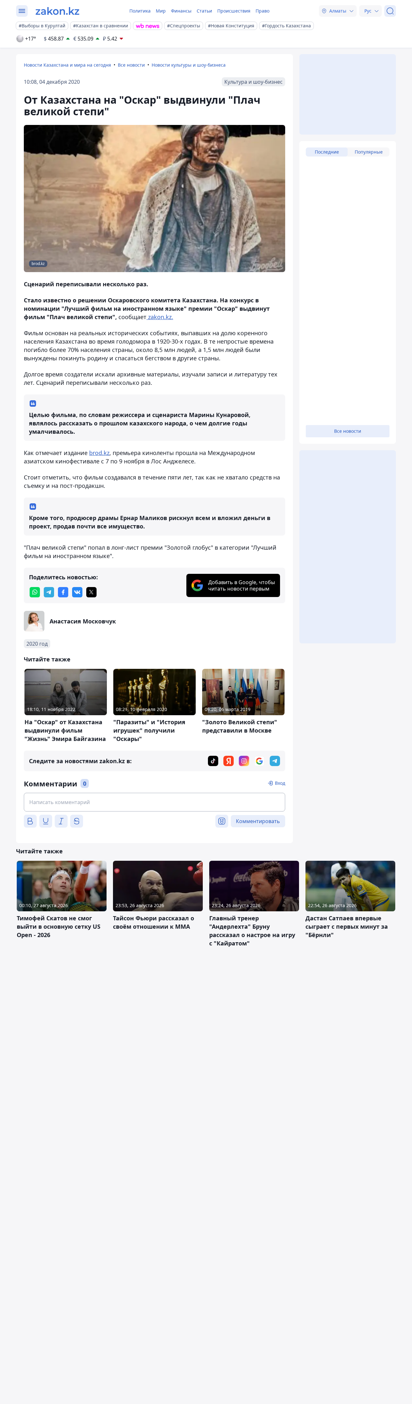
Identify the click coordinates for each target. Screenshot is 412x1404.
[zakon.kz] (57, 11)
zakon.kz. (159, 317)
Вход (280, 783)
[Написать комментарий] (154, 802)
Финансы (181, 11)
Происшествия (233, 11)
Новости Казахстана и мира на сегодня (67, 65)
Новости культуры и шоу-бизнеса (189, 65)
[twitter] (91, 592)
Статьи (204, 11)
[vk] (77, 592)
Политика (140, 11)
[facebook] (63, 592)
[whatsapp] (35, 592)
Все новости (131, 65)
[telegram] (49, 592)
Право (262, 11)
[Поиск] (390, 11)
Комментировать (258, 821)
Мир (161, 11)
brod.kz (99, 453)
